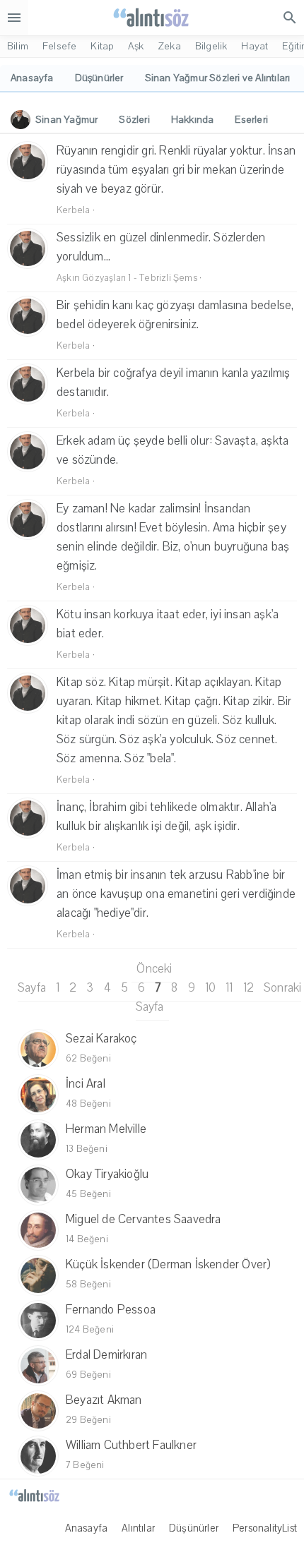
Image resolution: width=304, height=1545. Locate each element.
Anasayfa (86, 1528)
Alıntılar (138, 1528)
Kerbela (73, 210)
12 (248, 988)
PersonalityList (265, 1528)
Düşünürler (193, 1528)
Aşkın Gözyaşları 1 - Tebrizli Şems (127, 278)
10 (210, 988)
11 (229, 988)
